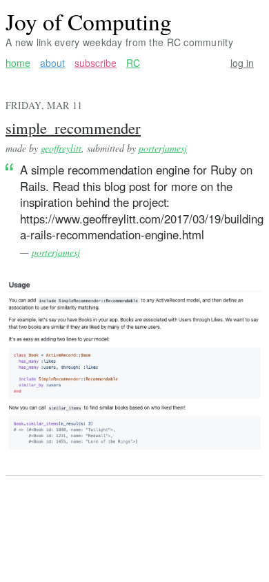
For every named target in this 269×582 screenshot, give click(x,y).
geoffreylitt (61, 147)
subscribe (95, 63)
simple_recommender (73, 127)
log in (242, 63)
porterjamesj (163, 147)
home (18, 63)
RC (133, 63)
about (52, 63)
